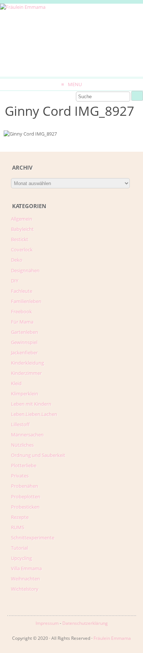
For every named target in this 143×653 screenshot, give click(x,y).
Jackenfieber (24, 352)
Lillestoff (20, 424)
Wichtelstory (24, 589)
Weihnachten (25, 578)
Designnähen (25, 270)
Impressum (47, 623)
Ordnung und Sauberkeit (38, 455)
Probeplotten (25, 496)
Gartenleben (24, 332)
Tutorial (19, 548)
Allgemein (21, 218)
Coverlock (22, 249)
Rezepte (20, 517)
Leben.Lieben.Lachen (34, 414)
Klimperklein (24, 393)
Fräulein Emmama (112, 638)
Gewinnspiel (24, 342)
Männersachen (27, 434)
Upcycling (21, 558)
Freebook (21, 311)
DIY (14, 280)
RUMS (17, 527)
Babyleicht (22, 229)
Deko (16, 260)
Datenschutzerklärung (85, 623)
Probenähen (24, 486)
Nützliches (22, 445)
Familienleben (26, 301)
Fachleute (21, 291)
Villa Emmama (26, 568)
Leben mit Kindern (31, 404)
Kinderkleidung (27, 362)
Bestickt (19, 239)
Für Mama (22, 321)
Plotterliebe (23, 465)
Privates (20, 475)
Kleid (16, 383)
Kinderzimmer (26, 373)
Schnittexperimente (32, 537)
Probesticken (25, 506)
